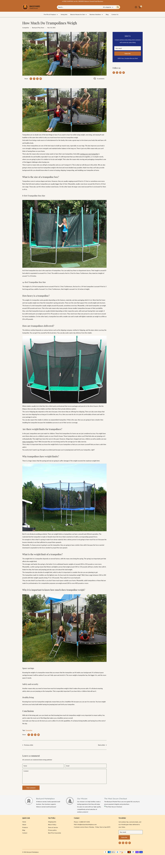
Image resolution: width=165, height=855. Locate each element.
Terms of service (53, 827)
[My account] (136, 7)
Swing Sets (64, 14)
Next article (101, 745)
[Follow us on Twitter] (117, 72)
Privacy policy (52, 830)
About (24, 824)
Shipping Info (52, 822)
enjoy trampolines (28, 442)
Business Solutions (95, 14)
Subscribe (128, 53)
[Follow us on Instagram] (120, 72)
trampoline (25, 27)
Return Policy (52, 824)
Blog (107, 14)
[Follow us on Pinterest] (123, 72)
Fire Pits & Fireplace (50, 14)
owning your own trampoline (89, 154)
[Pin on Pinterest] (34, 78)
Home (24, 822)
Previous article (28, 745)
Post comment (31, 788)
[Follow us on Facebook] (114, 72)
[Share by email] (40, 78)
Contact (24, 833)
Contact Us (114, 14)
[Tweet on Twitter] (37, 78)
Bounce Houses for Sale (77, 14)
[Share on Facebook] (31, 78)
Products (25, 827)
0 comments (100, 78)
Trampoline (29, 730)
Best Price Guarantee (54, 833)
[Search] (118, 7)
